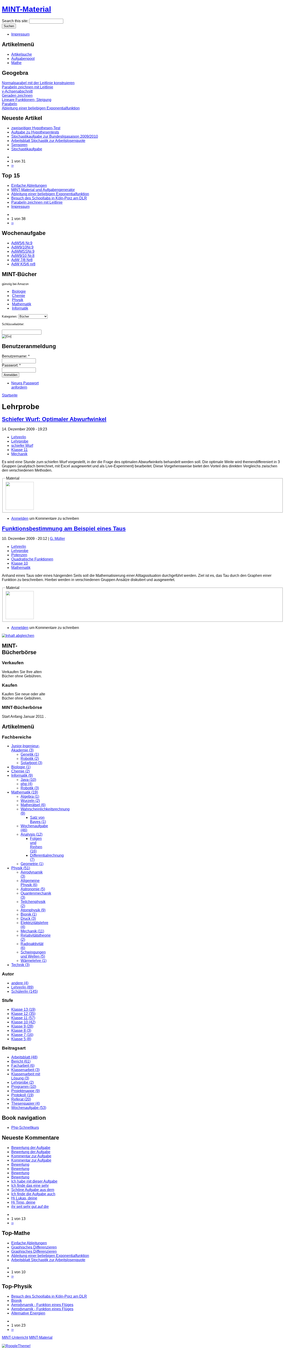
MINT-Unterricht (15, 1337)
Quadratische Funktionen (32, 559)
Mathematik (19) (24, 792)
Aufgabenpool (23, 59)
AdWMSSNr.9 (22, 251)
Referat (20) (21, 1099)
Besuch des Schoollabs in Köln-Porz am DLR (49, 198)
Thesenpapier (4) (25, 1103)
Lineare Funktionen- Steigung (26, 100)
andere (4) (19, 983)
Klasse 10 (19, 563)
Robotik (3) (30, 788)
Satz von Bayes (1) (38, 820)
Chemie (18, 296)
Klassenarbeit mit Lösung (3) (25, 1076)
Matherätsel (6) (33, 805)
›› (12, 165)
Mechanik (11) (32, 931)
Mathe (16, 63)
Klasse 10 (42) (23, 1022)
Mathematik (21, 304)
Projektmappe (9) (25, 1091)
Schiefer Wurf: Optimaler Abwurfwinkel (54, 419)
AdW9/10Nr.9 (22, 247)
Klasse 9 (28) (22, 1026)
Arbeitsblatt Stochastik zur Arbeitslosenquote (48, 141)
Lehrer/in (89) (22, 987)
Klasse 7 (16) (22, 1035)
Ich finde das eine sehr (30, 1186)
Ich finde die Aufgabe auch (33, 1194)
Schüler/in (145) (24, 991)
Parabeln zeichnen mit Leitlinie (27, 87)
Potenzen (19, 555)
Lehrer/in (18, 437)
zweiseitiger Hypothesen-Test (35, 128)
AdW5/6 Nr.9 (21, 243)
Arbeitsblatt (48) (24, 1057)
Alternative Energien (28, 1313)
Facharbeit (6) (22, 1066)
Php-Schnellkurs (25, 1128)
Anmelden (19, 518)
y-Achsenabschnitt (17, 91)
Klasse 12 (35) (23, 1014)
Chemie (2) (20, 771)
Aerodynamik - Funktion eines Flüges (42, 1305)
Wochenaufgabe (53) (28, 1108)
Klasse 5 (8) (21, 1039)
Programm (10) (23, 1087)
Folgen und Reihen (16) (36, 845)
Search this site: (15, 21)
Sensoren (19, 145)
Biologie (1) (20, 767)
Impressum (20, 34)
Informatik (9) (22, 775)
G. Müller (57, 539)
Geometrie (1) (32, 864)
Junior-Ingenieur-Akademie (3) (25, 748)
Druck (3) (28, 918)
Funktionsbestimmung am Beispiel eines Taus (64, 528)
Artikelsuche (21, 54)
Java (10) (28, 780)
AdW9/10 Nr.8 (22, 256)
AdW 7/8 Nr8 (22, 260)
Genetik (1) (30, 754)
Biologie (19, 291)
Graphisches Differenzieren (34, 1247)
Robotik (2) (30, 759)
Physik (17, 300)
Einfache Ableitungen (29, 186)
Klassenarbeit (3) (25, 1070)
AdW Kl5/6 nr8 (23, 264)
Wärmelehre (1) (33, 961)
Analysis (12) (31, 834)
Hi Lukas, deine (24, 1198)
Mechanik (19, 454)
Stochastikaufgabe (26, 149)
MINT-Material (26, 9)
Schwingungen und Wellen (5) (33, 954)
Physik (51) (20, 868)
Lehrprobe (19, 441)
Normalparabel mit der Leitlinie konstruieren (38, 83)
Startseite (10, 395)
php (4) (26, 784)
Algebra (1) (30, 796)
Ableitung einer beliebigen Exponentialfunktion (41, 108)
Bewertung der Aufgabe (30, 1148)
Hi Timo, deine (23, 1202)
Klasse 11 (19, 450)
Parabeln (9, 104)
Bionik (16, 1301)
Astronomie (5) (33, 889)
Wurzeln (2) (30, 801)
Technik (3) (20, 965)
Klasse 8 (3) (21, 1030)
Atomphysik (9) (33, 910)
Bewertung (20, 1164)
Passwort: (11, 365)
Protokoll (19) (22, 1095)
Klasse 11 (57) (23, 1018)
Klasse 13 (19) (23, 1009)
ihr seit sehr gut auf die (30, 1207)
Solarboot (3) (31, 763)
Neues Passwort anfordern (25, 385)
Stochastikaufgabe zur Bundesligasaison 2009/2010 (54, 136)
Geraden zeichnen (17, 95)
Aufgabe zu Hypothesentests (35, 132)
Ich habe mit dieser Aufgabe (34, 1181)
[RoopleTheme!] (16, 1346)
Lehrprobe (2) (22, 1082)
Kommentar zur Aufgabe (31, 1156)
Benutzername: (16, 356)
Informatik (20, 308)
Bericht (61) (20, 1061)
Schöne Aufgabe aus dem (32, 1190)
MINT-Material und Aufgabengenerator (43, 190)
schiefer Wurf (22, 446)
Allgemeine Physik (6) (30, 883)
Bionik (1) (29, 914)
